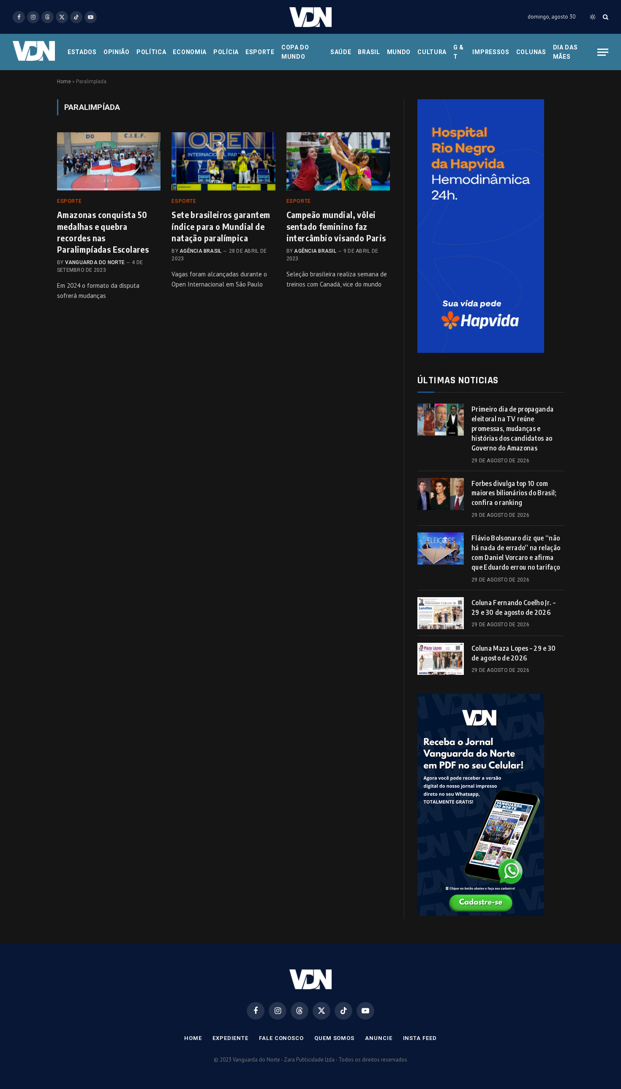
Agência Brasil (200, 251)
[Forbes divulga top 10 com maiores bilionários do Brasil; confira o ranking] (440, 494)
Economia (190, 52)
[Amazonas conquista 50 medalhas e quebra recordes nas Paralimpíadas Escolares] (109, 161)
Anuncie (378, 1038)
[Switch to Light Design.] (592, 17)
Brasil (369, 52)
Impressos (490, 52)
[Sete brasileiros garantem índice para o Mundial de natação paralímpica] (223, 161)
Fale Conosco (281, 1038)
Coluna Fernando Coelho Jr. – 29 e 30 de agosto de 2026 (513, 607)
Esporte (260, 52)
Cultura (432, 52)
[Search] (604, 17)
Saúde (340, 52)
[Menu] (602, 52)
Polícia (226, 52)
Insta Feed (420, 1038)
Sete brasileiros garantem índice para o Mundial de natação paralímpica (221, 226)
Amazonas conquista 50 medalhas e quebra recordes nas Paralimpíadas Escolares (103, 231)
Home (64, 82)
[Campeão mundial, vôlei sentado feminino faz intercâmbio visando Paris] (338, 161)
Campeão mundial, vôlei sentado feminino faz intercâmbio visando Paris (336, 226)
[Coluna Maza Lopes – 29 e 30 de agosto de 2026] (440, 659)
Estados (82, 52)
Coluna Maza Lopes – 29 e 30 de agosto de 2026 (513, 653)
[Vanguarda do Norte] (310, 17)
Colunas (531, 52)
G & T (458, 52)
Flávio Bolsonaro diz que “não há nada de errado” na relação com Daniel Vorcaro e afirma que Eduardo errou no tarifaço (515, 552)
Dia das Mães (565, 52)
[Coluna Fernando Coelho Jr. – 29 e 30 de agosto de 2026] (440, 613)
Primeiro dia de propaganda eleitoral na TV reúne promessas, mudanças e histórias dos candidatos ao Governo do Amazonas (512, 428)
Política (151, 52)
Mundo (399, 52)
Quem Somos (334, 1038)
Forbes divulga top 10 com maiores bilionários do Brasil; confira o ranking (514, 493)
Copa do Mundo (295, 52)
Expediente (230, 1038)
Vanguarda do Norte (95, 262)
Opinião (117, 52)
